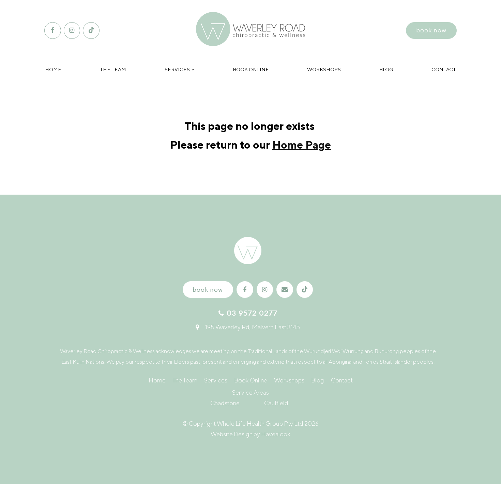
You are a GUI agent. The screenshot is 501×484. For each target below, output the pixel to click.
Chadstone (225, 403)
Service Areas (250, 392)
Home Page (301, 144)
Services (177, 69)
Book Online (251, 69)
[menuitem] (157, 381)
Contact (443, 69)
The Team (113, 69)
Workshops (324, 69)
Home (53, 69)
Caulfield (276, 403)
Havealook (275, 434)
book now (431, 30)
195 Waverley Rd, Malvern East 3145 (252, 327)
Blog (386, 69)
